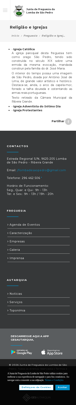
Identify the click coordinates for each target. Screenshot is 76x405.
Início (15, 35)
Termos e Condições (54, 380)
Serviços (15, 302)
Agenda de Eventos (24, 224)
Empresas (17, 241)
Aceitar (62, 387)
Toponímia (17, 310)
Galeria (14, 250)
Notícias (15, 293)
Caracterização (20, 233)
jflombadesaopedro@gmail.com (41, 170)
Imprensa (16, 258)
